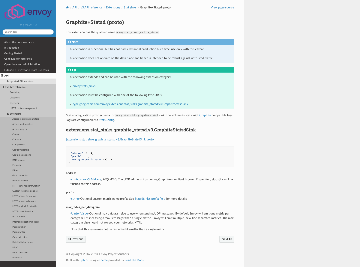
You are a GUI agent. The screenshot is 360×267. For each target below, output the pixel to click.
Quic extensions (20, 237)
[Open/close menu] (2, 75)
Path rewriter (18, 232)
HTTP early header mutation (26, 186)
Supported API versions (20, 81)
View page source (222, 7)
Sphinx (84, 260)
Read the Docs (134, 260)
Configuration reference (18, 58)
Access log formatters (22, 124)
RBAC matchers (20, 253)
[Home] (67, 7)
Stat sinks (130, 7)
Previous (77, 239)
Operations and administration (22, 64)
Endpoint (17, 165)
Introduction (11, 47)
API (6, 75)
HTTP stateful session (23, 212)
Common (17, 140)
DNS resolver (18, 160)
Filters (15, 171)
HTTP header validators (23, 201)
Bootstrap (15, 92)
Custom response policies (25, 191)
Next (225, 239)
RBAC (15, 248)
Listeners (15, 98)
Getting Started (13, 53)
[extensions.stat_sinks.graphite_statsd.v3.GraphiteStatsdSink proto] (110, 139)
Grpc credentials (20, 176)
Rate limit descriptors (22, 242)
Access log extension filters (25, 119)
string (75, 198)
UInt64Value (79, 213)
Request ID (17, 258)
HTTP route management (23, 108)
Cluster (15, 135)
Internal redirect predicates (25, 222)
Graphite (205, 115)
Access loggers (19, 129)
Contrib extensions (21, 155)
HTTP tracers (18, 217)
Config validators (20, 150)
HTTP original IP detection (25, 206)
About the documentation (19, 42)
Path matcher (19, 227)
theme (103, 260)
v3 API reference (16, 87)
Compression (18, 145)
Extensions (15, 114)
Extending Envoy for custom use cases (26, 70)
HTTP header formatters (24, 196)
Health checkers (20, 181)
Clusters (14, 103)
